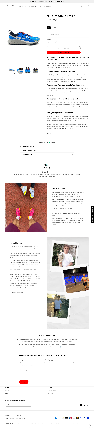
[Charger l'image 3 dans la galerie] (27, 70)
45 (49, 27)
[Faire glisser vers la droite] (41, 70)
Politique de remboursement (23, 423)
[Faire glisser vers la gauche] (6, 70)
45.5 (55, 27)
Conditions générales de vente (63, 423)
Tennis (6, 393)
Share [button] (49, 133)
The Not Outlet (11, 423)
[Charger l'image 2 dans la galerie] (19, 70)
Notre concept (52, 390)
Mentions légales (75, 423)
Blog (6, 396)
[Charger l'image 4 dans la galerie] (35, 70)
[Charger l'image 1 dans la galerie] (11, 70)
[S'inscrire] (30, 405)
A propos (50, 393)
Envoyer (23, 381)
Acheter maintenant (64, 52)
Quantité (49, 39)
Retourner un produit (53, 396)
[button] (27, 6)
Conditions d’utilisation (49, 423)
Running (7, 390)
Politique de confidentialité (37, 423)
